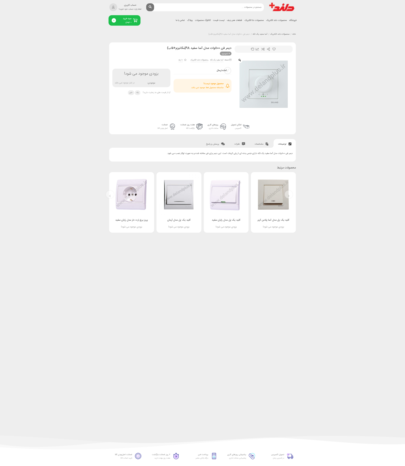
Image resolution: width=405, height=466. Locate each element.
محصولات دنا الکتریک (254, 20)
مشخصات (259, 144)
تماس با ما (180, 20)
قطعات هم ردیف (234, 20)
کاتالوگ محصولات (203, 20)
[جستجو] (150, 7)
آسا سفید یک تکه (260, 34)
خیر (130, 92)
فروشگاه (293, 20)
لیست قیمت (218, 20)
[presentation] (289, 194)
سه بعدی (252, 49)
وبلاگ (190, 20)
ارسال (268, 49)
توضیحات (282, 144)
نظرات (237, 144)
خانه (294, 34)
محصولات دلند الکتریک (276, 20)
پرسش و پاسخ (213, 144)
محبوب (274, 49)
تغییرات (257, 49)
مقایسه (262, 49)
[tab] (285, 143)
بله (137, 92)
